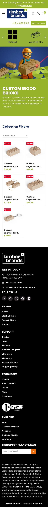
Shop (4, 422)
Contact (6, 337)
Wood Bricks (36, 41)
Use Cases (7, 396)
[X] (16, 298)
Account (6, 431)
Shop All (12, 41)
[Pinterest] (10, 298)
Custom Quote (38, 23)
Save (8, 143)
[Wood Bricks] (35, 34)
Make (4, 392)
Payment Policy (10, 362)
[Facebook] (22, 298)
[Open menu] (3, 13)
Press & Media (9, 320)
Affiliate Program (11, 350)
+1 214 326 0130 (14, 282)
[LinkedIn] (28, 298)
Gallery (5, 379)
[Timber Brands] (18, 13)
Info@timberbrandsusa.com (20, 287)
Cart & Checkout (10, 427)
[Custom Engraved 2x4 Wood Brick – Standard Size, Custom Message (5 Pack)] (13, 151)
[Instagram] (4, 298)
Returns (6, 345)
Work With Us (9, 316)
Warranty (7, 358)
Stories (6, 324)
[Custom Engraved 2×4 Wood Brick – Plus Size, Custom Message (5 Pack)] (35, 184)
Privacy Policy (13, 503)
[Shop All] (12, 34)
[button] (2, 37)
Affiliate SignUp (10, 435)
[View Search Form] (33, 13)
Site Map (6, 439)
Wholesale (7, 354)
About (5, 312)
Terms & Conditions (32, 503)
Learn (5, 388)
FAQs (4, 341)
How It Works (8, 383)
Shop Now (26, 6)
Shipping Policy (10, 367)
